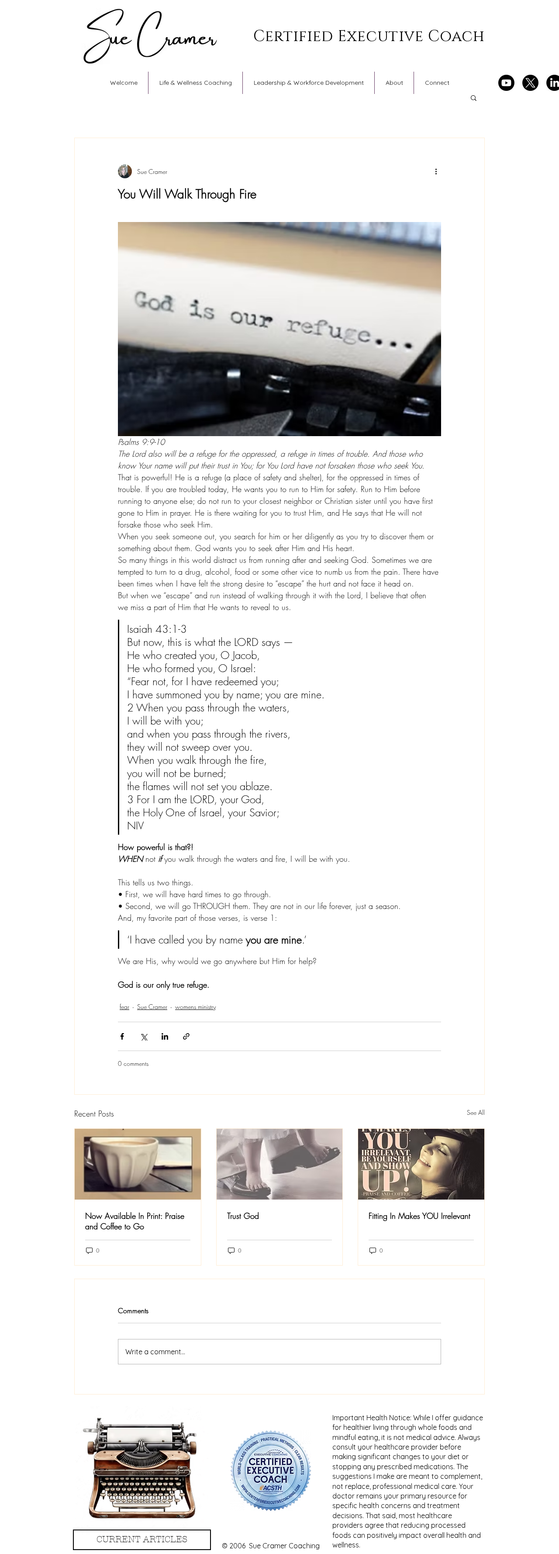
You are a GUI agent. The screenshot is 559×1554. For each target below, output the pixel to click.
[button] (473, 97)
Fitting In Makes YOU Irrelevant (419, 1216)
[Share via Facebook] (122, 1036)
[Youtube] (506, 83)
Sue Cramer (152, 1006)
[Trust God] (280, 1164)
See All (476, 1112)
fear (124, 1006)
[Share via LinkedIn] (165, 1036)
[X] (530, 83)
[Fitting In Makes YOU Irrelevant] (421, 1164)
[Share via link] (186, 1036)
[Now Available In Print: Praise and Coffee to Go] (138, 1164)
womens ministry (195, 1006)
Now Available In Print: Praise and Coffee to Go (134, 1221)
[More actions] (436, 171)
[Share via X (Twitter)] (143, 1036)
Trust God (243, 1216)
